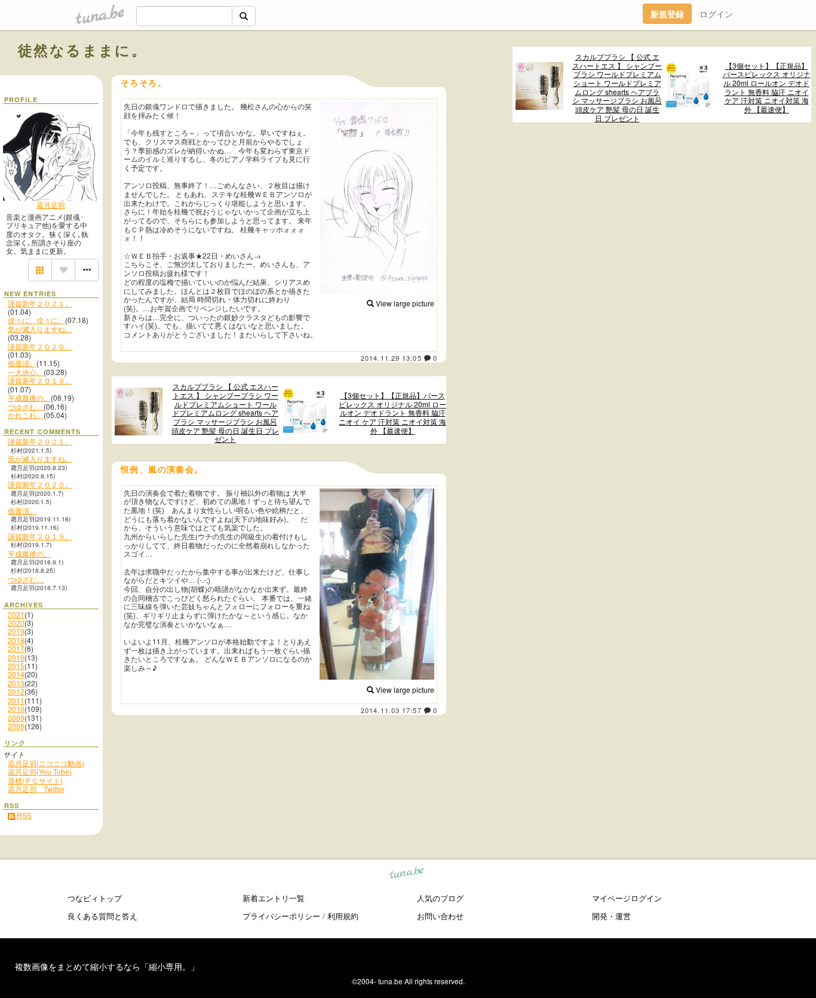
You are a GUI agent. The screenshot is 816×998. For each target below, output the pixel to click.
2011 (16, 700)
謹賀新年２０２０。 (40, 346)
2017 (16, 648)
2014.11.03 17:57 (391, 710)
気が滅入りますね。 (40, 329)
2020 (16, 623)
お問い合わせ (440, 916)
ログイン (716, 14)
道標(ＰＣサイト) (35, 780)
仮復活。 (22, 363)
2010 (16, 709)
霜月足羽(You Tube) (40, 771)
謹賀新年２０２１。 (40, 303)
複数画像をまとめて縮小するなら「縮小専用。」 (107, 966)
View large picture (404, 303)
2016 (16, 657)
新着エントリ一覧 (274, 898)
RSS (23, 815)
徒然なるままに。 (82, 49)
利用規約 (342, 916)
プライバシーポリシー (281, 916)
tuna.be (407, 874)
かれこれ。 (26, 415)
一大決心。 (26, 372)
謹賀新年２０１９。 (40, 380)
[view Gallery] (40, 270)
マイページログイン (627, 898)
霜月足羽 (50, 204)
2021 (16, 614)
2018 (16, 640)
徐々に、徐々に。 (36, 320)
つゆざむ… (26, 406)
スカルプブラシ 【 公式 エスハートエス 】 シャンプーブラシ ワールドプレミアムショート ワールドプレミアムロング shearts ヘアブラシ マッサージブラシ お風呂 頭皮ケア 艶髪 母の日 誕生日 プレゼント (617, 87)
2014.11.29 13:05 (391, 358)
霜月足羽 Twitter (36, 789)
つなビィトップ (95, 898)
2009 (16, 718)
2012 (16, 691)
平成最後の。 (29, 397)
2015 (16, 666)
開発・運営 (611, 916)
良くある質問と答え (102, 916)
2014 (16, 674)
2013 (16, 683)
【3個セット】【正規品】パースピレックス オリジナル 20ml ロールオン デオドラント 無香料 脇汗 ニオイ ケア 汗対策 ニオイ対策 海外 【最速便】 (767, 88)
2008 (16, 726)
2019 (16, 631)
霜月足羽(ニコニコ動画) (46, 763)
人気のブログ (440, 898)
